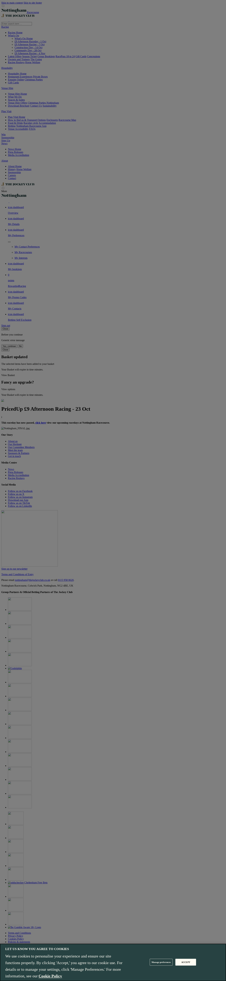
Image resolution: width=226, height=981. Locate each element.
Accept (185, 962)
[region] (113, 962)
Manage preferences (161, 962)
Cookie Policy (50, 976)
